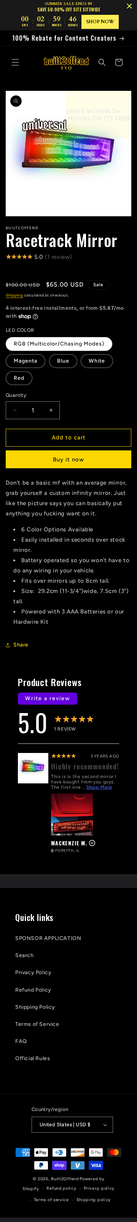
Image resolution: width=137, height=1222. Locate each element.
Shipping (14, 295)
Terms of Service (37, 1024)
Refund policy (61, 1188)
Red (19, 378)
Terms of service (51, 1199)
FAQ (21, 1041)
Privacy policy (99, 1188)
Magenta (25, 361)
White (97, 361)
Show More (99, 787)
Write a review (47, 698)
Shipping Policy (35, 1007)
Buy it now (68, 459)
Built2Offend (64, 1178)
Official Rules (32, 1058)
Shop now (100, 22)
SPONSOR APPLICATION (48, 938)
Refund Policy (33, 990)
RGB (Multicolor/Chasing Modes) (59, 344)
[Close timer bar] (129, 6)
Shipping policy (93, 1199)
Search (24, 955)
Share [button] (21, 645)
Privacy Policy (33, 972)
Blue (63, 361)
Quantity (16, 395)
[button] (15, 62)
